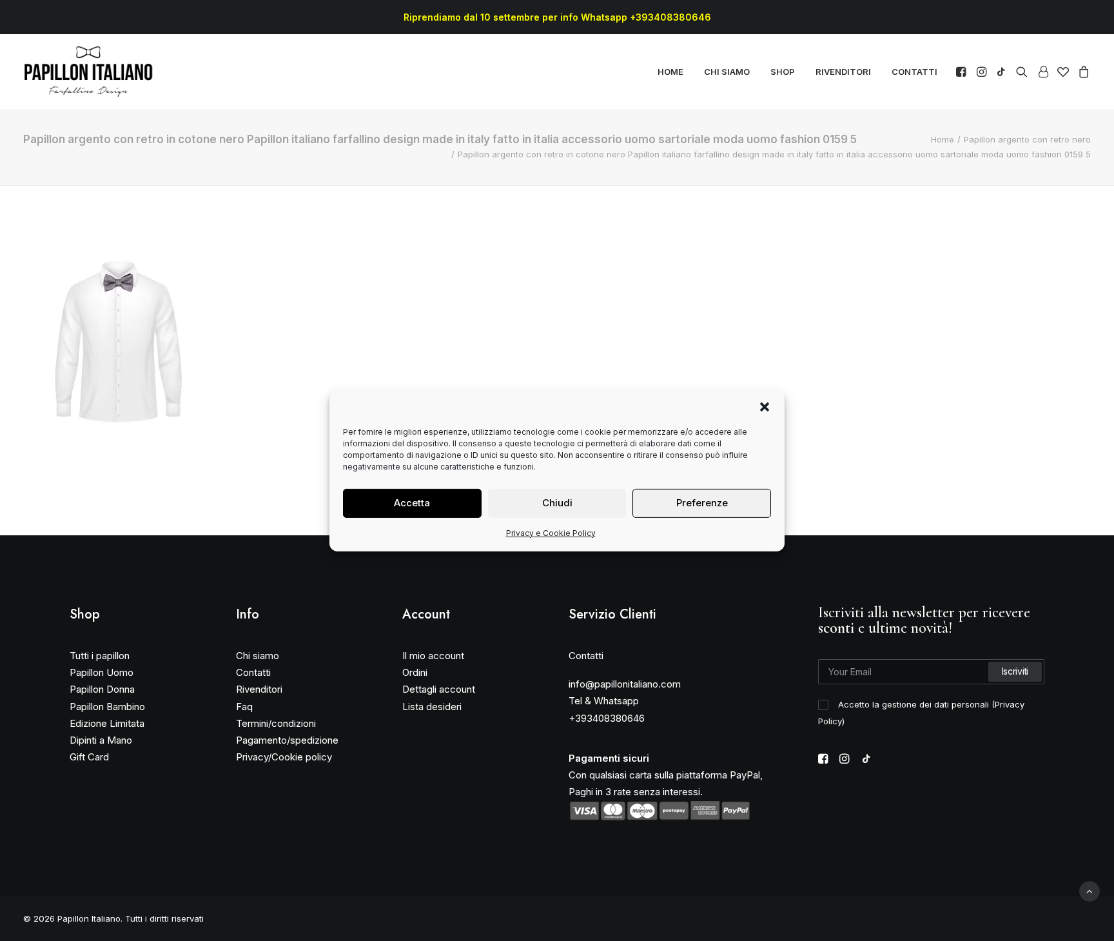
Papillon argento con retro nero (1027, 139)
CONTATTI (914, 71)
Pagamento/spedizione (287, 740)
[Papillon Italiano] (88, 71)
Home (942, 139)
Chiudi (557, 503)
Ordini (414, 672)
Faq (244, 706)
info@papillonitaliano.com (625, 684)
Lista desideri (432, 706)
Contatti (253, 672)
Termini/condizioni (276, 723)
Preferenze (702, 503)
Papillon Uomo (101, 672)
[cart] (1082, 71)
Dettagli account (438, 689)
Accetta (412, 503)
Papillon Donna (102, 689)
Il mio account (433, 655)
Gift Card (89, 757)
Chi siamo (257, 655)
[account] (1042, 71)
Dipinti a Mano (101, 740)
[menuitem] (670, 71)
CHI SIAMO (727, 71)
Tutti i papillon (100, 655)
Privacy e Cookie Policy (551, 532)
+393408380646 (607, 718)
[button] (764, 406)
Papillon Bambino (107, 706)
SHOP (782, 71)
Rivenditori (259, 689)
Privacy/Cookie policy (284, 757)
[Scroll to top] (1089, 890)
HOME (670, 71)
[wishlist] (1063, 71)
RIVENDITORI (843, 71)
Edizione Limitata (107, 723)
